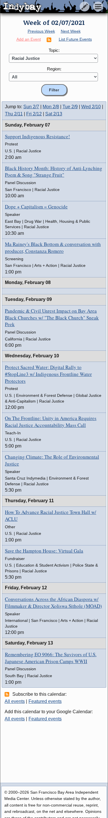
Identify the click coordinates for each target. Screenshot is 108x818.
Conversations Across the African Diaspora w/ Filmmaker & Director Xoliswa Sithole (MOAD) (53, 602)
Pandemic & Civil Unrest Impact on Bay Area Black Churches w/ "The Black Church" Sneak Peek (52, 318)
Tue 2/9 (70, 106)
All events (15, 701)
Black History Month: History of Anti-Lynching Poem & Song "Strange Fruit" (53, 171)
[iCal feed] (8, 694)
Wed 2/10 (91, 106)
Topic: (54, 50)
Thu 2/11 (14, 113)
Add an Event (28, 39)
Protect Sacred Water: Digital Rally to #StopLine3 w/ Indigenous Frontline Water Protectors (48, 374)
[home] (54, 7)
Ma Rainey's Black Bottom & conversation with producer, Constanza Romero (53, 247)
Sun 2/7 (31, 106)
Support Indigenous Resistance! (37, 136)
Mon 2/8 (51, 106)
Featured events (45, 701)
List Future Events (75, 39)
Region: (54, 68)
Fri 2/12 (34, 113)
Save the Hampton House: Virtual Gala (44, 550)
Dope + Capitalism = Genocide (36, 206)
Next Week (71, 31)
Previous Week (41, 31)
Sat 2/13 (53, 113)
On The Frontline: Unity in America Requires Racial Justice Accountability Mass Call (50, 421)
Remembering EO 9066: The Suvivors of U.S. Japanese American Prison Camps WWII (50, 658)
